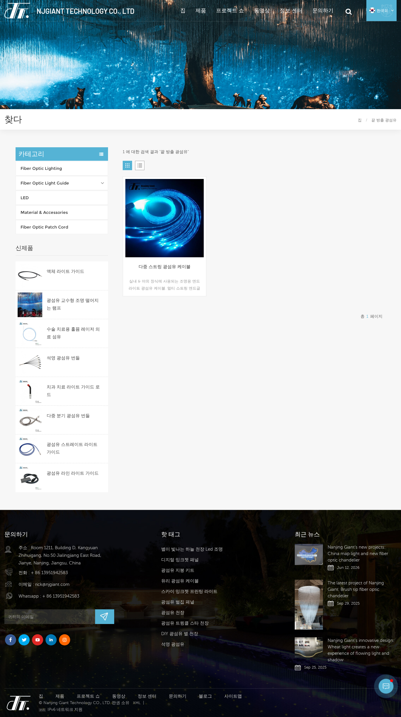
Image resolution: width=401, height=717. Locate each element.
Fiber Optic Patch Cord (44, 227)
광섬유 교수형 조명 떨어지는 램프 (73, 304)
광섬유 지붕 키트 (177, 570)
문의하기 (322, 10)
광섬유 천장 (172, 612)
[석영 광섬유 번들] (30, 362)
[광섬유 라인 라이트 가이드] (30, 477)
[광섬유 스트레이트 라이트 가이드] (30, 449)
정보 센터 (291, 10)
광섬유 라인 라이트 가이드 (73, 473)
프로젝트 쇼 (230, 10)
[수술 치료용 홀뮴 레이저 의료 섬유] (30, 333)
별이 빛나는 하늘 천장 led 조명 (192, 549)
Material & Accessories (44, 212)
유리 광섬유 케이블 (180, 580)
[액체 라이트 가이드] (30, 275)
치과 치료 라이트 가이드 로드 (73, 390)
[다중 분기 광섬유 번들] (30, 420)
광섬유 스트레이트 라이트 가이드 (72, 448)
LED (25, 197)
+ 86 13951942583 (49, 572)
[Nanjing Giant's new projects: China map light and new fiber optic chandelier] (309, 554)
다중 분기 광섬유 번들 (68, 415)
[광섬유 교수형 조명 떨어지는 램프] (30, 304)
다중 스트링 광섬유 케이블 (165, 266)
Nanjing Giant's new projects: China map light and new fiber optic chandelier (358, 553)
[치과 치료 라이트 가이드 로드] (30, 391)
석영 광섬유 (172, 644)
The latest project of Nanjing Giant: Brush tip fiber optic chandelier (356, 589)
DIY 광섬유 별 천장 (179, 633)
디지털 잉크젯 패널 (180, 559)
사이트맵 (233, 696)
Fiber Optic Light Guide (45, 183)
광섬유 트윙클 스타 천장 (185, 622)
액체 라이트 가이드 (65, 271)
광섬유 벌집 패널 (177, 601)
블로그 (205, 696)
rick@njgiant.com (52, 584)
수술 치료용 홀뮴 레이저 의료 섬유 (73, 333)
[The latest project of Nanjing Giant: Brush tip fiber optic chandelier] (309, 605)
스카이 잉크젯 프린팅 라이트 (189, 591)
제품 (201, 10)
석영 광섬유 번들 (63, 357)
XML (137, 703)
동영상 (262, 10)
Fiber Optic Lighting (41, 168)
